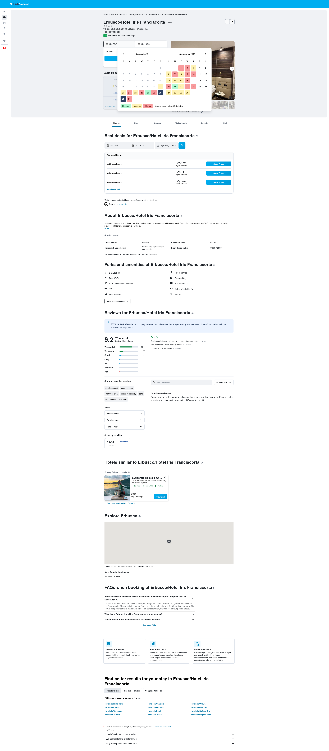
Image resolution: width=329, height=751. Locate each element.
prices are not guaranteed (162, 727)
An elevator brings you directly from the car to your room (178, 341)
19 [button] (142, 86)
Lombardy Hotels (134, 15)
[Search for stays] (4, 17)
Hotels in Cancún (112, 707)
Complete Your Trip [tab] (153, 690)
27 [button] (148, 92)
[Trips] (4, 40)
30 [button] (123, 98)
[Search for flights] (4, 11)
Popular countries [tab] (132, 690)
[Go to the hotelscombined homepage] (19, 4)
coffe (141, 393)
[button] (4, 4)
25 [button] (135, 92)
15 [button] (160, 80)
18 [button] (135, 86)
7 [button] (154, 74)
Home (105, 15)
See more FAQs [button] (149, 625)
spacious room (127, 388)
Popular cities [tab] (113, 690)
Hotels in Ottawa (198, 703)
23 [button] (123, 92)
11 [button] (135, 80)
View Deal (160, 496)
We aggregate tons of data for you (121, 738)
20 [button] (148, 86)
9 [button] (123, 80)
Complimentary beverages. (166, 348)
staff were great (112, 393)
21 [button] (154, 86)
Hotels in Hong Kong (114, 703)
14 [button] (154, 80)
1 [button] (160, 67)
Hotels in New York (199, 707)
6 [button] (148, 74)
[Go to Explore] (4, 33)
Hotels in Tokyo (155, 714)
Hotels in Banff (154, 711)
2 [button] (123, 74)
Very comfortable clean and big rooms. (171, 344)
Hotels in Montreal (156, 707)
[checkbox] (117, 443)
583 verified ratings (126, 35)
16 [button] (123, 86)
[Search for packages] (4, 28)
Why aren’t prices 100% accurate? (121, 743)
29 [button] (160, 92)
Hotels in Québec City (200, 711)
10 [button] (129, 80)
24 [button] (129, 92)
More (106, 228)
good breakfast (112, 388)
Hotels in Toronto (112, 714)
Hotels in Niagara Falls (201, 714)
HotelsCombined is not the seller (121, 734)
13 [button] (148, 80)
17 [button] (129, 86)
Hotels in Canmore (156, 703)
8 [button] (160, 74)
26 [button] (142, 92)
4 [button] (135, 74)
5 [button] (141, 74)
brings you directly (128, 393)
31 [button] (129, 98)
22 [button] (160, 86)
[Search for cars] (4, 22)
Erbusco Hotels (153, 15)
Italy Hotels (114, 15)
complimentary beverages (116, 399)
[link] (121, 503)
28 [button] (154, 92)
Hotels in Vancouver (114, 711)
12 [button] (142, 80)
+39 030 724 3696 (111, 31)
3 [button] (129, 74)
